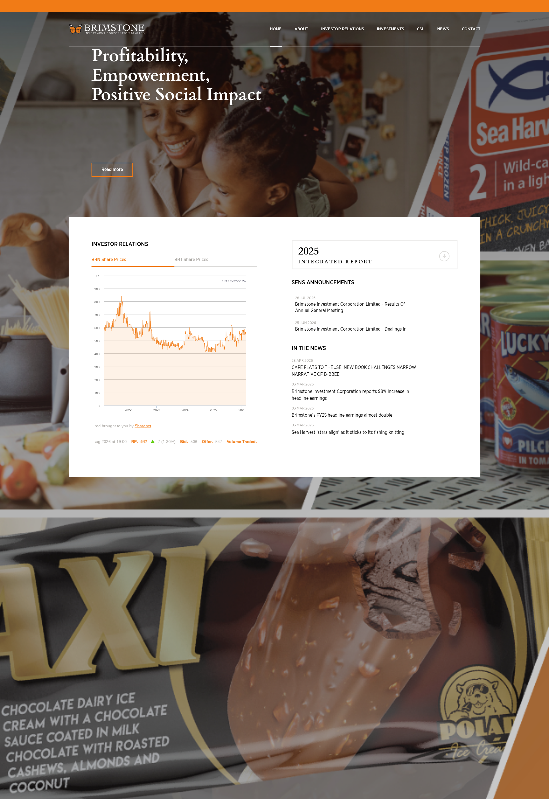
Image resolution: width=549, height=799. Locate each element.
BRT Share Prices (191, 259)
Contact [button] (471, 29)
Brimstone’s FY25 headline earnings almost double (342, 415)
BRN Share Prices (109, 259)
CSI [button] (420, 29)
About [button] (301, 29)
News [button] (443, 29)
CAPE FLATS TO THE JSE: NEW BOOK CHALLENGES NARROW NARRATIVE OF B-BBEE (354, 371)
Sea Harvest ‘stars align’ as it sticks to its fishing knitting (348, 432)
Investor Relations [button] (342, 29)
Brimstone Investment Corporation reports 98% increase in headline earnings (350, 395)
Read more (112, 169)
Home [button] (276, 29)
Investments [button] (390, 29)
